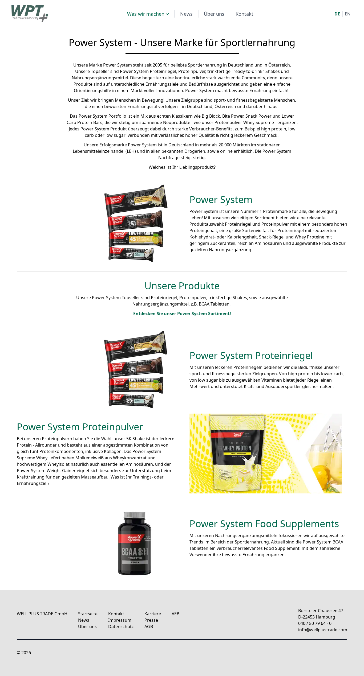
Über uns (214, 14)
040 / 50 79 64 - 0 (314, 623)
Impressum (119, 620)
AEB (175, 614)
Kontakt (244, 14)
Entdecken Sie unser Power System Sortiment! (182, 313)
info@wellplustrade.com (322, 630)
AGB (148, 626)
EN (347, 14)
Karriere (152, 614)
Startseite (88, 614)
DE (337, 14)
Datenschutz (121, 626)
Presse (151, 620)
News (186, 14)
